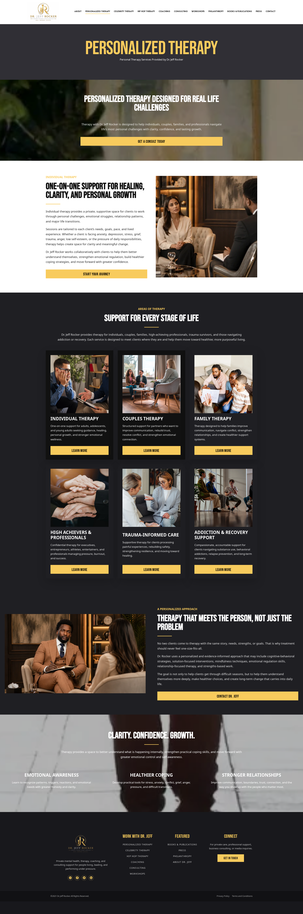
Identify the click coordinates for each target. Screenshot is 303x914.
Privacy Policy (223, 896)
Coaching (164, 11)
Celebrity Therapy (124, 11)
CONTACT (271, 11)
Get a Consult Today (151, 141)
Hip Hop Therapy (146, 11)
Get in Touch (231, 858)
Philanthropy (216, 11)
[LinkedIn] (91, 878)
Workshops (198, 11)
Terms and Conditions (242, 896)
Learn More (79, 450)
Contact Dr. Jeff (228, 696)
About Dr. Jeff (182, 861)
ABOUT (78, 11)
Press (182, 850)
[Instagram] (70, 878)
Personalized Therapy (97, 11)
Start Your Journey (96, 274)
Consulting (181, 11)
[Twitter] (84, 878)
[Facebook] (77, 878)
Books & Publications (239, 11)
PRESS (259, 11)
